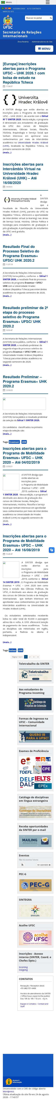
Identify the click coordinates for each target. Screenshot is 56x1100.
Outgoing (23, 969)
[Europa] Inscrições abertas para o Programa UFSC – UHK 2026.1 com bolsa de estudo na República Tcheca (24, 73)
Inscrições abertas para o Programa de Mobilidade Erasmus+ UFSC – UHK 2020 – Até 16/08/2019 (24, 542)
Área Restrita (23, 42)
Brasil (9, 2)
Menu (45, 49)
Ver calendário (43, 864)
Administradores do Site (42, 42)
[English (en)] (6, 8)
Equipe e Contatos (28, 1003)
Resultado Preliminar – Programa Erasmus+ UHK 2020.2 (25, 381)
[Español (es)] (9, 8)
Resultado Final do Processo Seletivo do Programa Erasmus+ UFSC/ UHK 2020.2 (21, 253)
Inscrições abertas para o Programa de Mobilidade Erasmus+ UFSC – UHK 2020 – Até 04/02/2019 (24, 455)
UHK (24, 441)
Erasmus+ (14, 441)
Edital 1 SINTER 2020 (28, 420)
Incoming (23, 967)
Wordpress (8, 1091)
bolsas (12, 650)
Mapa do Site (8, 11)
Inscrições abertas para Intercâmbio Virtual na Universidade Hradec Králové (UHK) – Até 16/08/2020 (23, 173)
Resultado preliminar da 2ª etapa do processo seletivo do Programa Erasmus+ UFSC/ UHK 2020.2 (25, 317)
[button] (22, 864)
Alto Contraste (34, 8)
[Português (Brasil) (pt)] (3, 8)
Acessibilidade (19, 8)
